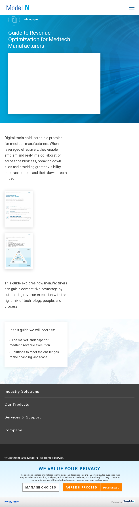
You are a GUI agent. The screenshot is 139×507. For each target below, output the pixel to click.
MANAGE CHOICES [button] (40, 487)
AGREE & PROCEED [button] (81, 487)
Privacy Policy (12, 502)
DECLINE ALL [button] (111, 488)
